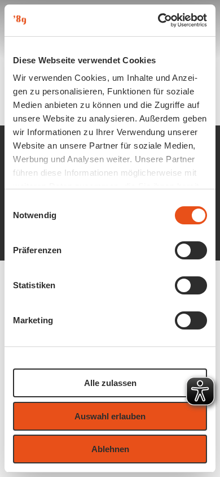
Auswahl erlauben (110, 416)
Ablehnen (110, 449)
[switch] (191, 250)
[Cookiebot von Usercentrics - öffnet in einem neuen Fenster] (158, 20)
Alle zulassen (110, 383)
